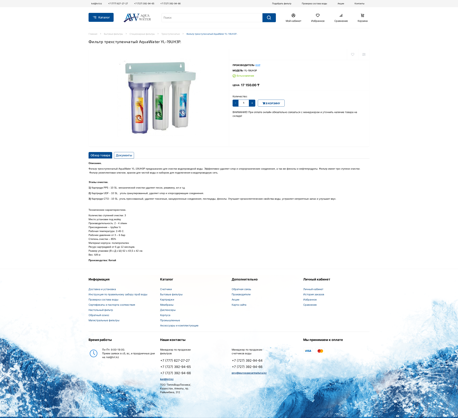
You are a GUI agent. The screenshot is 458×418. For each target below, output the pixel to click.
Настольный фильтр (101, 309)
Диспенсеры (168, 309)
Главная (93, 34)
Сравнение (310, 304)
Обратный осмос (99, 315)
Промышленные (170, 320)
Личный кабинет (313, 289)
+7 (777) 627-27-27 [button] (175, 360)
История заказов (313, 294)
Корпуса (165, 315)
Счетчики (166, 289)
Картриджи (167, 299)
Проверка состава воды (103, 299)
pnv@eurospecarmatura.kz (249, 372)
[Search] (269, 17)
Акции (235, 299)
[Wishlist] (352, 54)
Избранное (310, 299)
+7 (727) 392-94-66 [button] (175, 373)
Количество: (240, 96)
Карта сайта (239, 304)
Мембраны (167, 304)
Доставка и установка (102, 289)
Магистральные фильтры (104, 320)
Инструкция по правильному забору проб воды (118, 294)
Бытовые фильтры (113, 34)
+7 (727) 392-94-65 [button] (175, 367)
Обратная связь (241, 289)
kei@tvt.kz (167, 379)
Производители (241, 294)
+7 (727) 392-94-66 (247, 367)
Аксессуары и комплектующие (179, 325)
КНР (257, 65)
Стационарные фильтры (142, 34)
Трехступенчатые (170, 34)
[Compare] (363, 54)
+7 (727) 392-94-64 (247, 360)
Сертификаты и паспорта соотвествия (112, 304)
